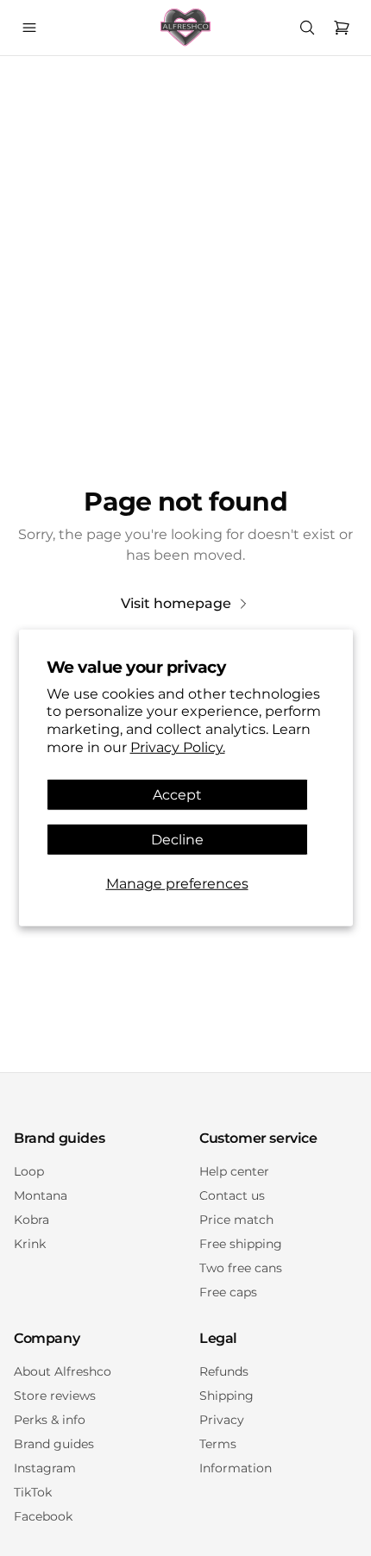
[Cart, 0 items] (341, 27)
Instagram (45, 1468)
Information (235, 1468)
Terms (217, 1444)
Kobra (31, 1219)
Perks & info (49, 1419)
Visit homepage (176, 603)
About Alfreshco (62, 1371)
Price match (236, 1219)
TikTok (33, 1492)
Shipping (226, 1395)
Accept (177, 795)
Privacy (221, 1419)
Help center (234, 1171)
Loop (29, 1171)
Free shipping (240, 1244)
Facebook (43, 1516)
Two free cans (240, 1268)
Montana (40, 1195)
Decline (177, 839)
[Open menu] (29, 27)
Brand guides (54, 1444)
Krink (30, 1244)
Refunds (223, 1371)
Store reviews (55, 1395)
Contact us (232, 1195)
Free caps (228, 1292)
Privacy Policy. (177, 747)
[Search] (307, 27)
